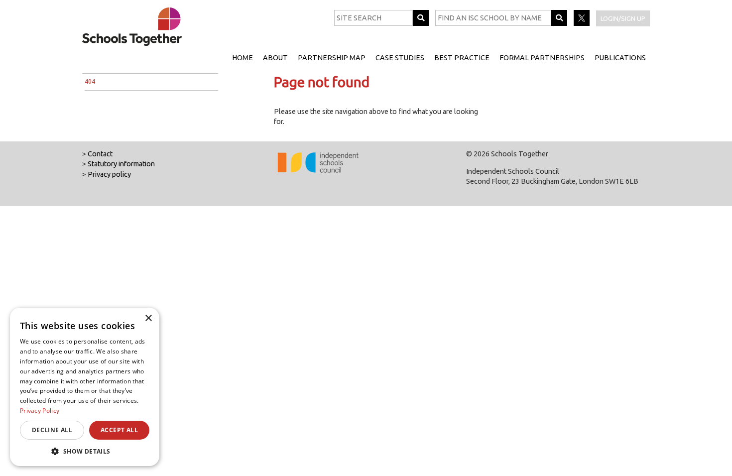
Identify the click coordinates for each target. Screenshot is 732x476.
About (275, 58)
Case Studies (399, 58)
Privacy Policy (39, 410)
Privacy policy (109, 174)
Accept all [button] (119, 430)
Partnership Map (332, 58)
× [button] (148, 318)
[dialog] (84, 387)
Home (242, 58)
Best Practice (461, 58)
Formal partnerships (542, 58)
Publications (620, 58)
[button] (84, 451)
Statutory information (121, 164)
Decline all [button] (52, 430)
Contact (100, 154)
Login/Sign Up (623, 18)
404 (90, 81)
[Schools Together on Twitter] (582, 23)
